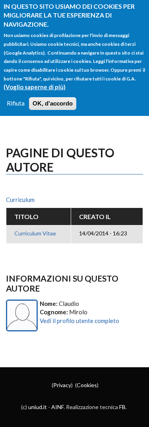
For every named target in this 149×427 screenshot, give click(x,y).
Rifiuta (16, 103)
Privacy (62, 385)
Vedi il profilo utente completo (79, 320)
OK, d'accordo (53, 103)
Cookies (87, 385)
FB (122, 406)
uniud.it (37, 406)
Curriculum (20, 199)
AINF (57, 406)
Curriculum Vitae (35, 233)
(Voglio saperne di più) (35, 86)
